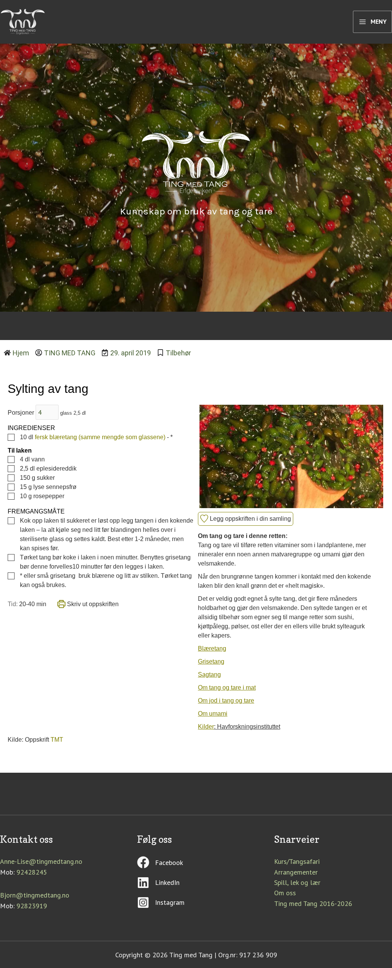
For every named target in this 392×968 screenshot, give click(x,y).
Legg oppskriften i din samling (249, 518)
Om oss (285, 892)
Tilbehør (178, 353)
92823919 (31, 905)
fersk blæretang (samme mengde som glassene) (100, 437)
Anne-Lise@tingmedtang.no (41, 861)
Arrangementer (296, 872)
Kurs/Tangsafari (297, 861)
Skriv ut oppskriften (92, 604)
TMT (57, 739)
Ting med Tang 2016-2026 (313, 903)
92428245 (31, 872)
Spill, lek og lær (297, 882)
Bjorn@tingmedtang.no (34, 895)
